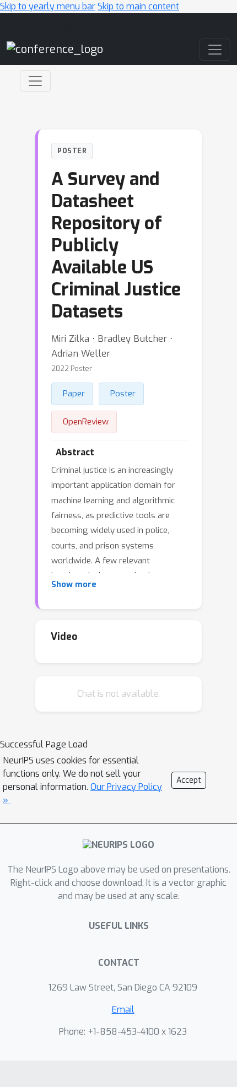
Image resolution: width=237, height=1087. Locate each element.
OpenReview (86, 421)
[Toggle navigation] (35, 81)
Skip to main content (138, 6)
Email (123, 1009)
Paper (74, 393)
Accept (188, 780)
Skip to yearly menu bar (47, 6)
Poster (123, 393)
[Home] (55, 49)
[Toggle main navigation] (215, 50)
